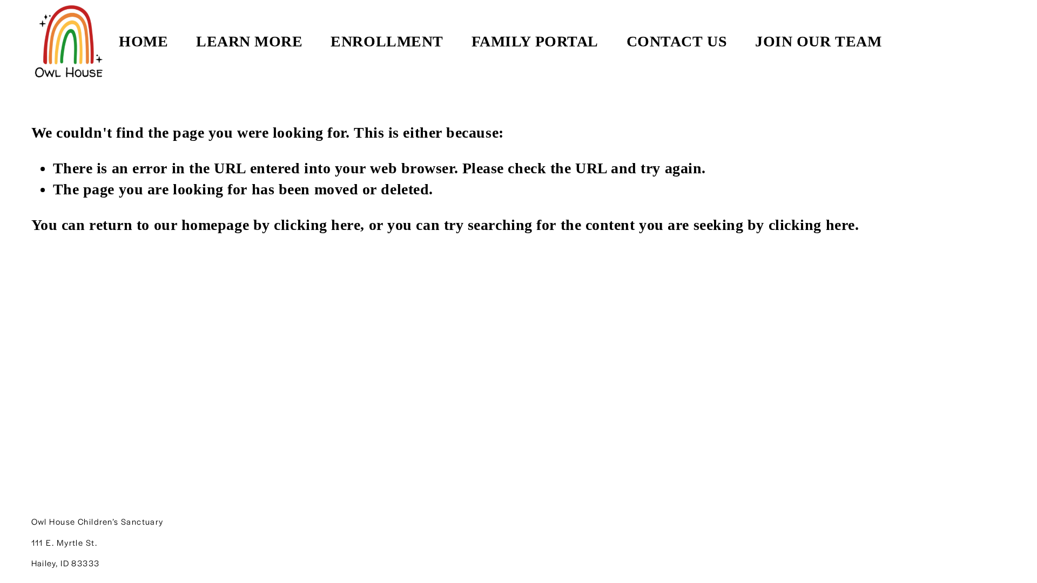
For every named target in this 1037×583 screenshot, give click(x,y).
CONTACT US (677, 41)
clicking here (317, 224)
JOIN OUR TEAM (818, 41)
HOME (143, 41)
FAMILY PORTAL (535, 41)
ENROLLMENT (387, 41)
